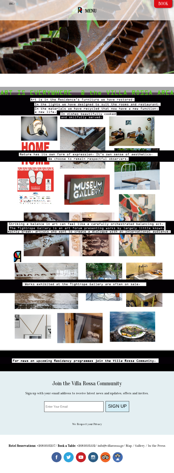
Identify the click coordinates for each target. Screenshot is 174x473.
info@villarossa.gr (110, 446)
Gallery (140, 446)
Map (129, 446)
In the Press (156, 446)
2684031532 (86, 446)
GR (17, 3)
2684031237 (47, 446)
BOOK (163, 3)
